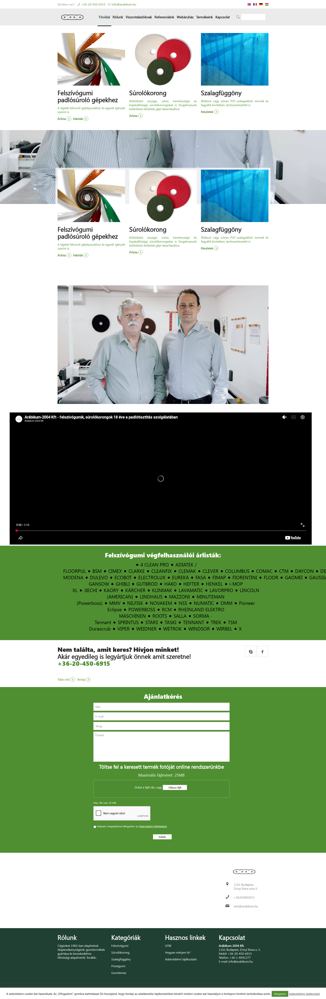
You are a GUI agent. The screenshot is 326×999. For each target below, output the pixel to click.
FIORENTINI (244, 577)
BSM (97, 571)
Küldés (162, 836)
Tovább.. (91, 957)
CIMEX (115, 571)
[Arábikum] (72, 16)
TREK (216, 622)
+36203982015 (244, 897)
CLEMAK (187, 571)
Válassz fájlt (174, 787)
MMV (115, 603)
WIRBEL (224, 628)
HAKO (170, 583)
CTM (283, 571)
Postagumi (118, 966)
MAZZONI (179, 596)
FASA (200, 577)
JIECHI (90, 590)
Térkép (81, 679)
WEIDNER (146, 628)
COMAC (264, 571)
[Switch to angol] (249, 4)
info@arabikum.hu (124, 4)
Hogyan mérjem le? (178, 952)
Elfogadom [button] (280, 993)
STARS (151, 622)
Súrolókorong (120, 952)
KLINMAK (162, 590)
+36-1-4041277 (240, 957)
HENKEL (214, 583)
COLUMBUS (237, 571)
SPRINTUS (128, 622)
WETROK (172, 628)
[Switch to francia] (255, 4)
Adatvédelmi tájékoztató (181, 959)
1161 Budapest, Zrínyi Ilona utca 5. (246, 886)
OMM (226, 603)
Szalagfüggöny (121, 959)
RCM (167, 609)
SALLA (180, 615)
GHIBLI (123, 583)
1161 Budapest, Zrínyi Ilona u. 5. (240, 950)
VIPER (123, 628)
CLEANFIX (161, 571)
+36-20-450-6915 (93, 4)
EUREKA (180, 577)
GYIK (168, 946)
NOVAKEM (161, 603)
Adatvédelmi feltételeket (153, 826)
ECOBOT (123, 577)
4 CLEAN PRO (155, 564)
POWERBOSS (141, 609)
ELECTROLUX (151, 577)
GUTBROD (147, 583)
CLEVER (210, 571)
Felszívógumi (119, 946)
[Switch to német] (261, 4)
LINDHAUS (151, 596)
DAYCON (304, 571)
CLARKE (136, 571)
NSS (183, 603)
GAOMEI (294, 577)
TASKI (170, 622)
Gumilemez (118, 973)
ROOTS (159, 615)
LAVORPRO (221, 590)
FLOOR (271, 577)
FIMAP (219, 577)
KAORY (111, 590)
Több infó (64, 679)
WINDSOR (199, 628)
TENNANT (193, 622)
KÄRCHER (135, 590)
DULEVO (99, 577)
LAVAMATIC (191, 590)
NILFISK (135, 603)
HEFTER (191, 583)
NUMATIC (204, 603)
